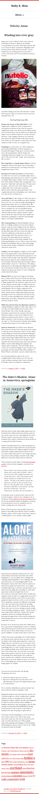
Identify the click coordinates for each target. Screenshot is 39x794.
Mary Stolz (25, 762)
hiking (22, 758)
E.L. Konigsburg (13, 754)
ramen (24, 768)
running (15, 772)
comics (8, 751)
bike (17, 747)
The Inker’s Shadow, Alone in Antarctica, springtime (18, 378)
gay (11, 758)
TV (34, 775)
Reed (29, 768)
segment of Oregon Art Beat (22, 499)
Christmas (3, 751)
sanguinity (27, 772)
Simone (25, 776)
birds (20, 747)
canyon (31, 747)
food (30, 754)
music (21, 764)
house (3, 762)
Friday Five (5, 758)
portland (16, 768)
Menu (18, 14)
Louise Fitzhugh (17, 762)
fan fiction (24, 754)
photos (8, 768)
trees (30, 776)
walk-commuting (10, 779)
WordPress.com (15, 791)
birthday (26, 747)
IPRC (7, 761)
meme (32, 761)
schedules (17, 775)
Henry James (16, 758)
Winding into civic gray (19, 35)
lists (11, 762)
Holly (23, 368)
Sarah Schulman (6, 776)
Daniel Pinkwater (15, 751)
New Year (27, 764)
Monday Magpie (7, 764)
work (22, 779)
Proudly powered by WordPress (14, 789)
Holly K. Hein (19, 5)
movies (16, 764)
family (19, 754)
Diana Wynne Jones (24, 751)
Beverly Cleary (9, 747)
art (2, 747)
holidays (29, 758)
